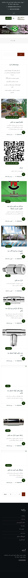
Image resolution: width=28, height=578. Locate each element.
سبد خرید (23, 533)
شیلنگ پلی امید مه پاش (15, 470)
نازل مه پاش (19, 280)
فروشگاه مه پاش (21, 536)
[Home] (14, 40)
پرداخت (23, 516)
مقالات (7, 201)
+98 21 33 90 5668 (14, 9)
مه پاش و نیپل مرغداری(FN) (21, 18)
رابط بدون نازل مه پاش (15, 435)
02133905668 (22, 560)
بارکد (21, 168)
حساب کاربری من (21, 522)
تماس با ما (21, 529)
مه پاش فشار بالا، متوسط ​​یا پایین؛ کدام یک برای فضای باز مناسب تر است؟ (12, 73)
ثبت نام (23, 519)
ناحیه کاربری (22, 539)
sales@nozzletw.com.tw (14, 6)
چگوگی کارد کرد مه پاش (12, 117)
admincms (18, 134)
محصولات (8, 246)
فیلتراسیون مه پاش (16, 122)
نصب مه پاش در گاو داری (12, 81)
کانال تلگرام (8, 18)
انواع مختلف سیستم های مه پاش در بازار (12, 86)
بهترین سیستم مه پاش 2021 (12, 78)
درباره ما (23, 525)
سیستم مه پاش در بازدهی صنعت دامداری (12, 91)
